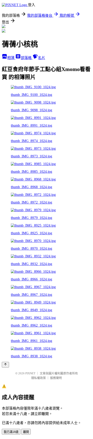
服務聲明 (56, 378)
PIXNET (30, 373)
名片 (41, 58)
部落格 (27, 58)
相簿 (11, 58)
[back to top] (5, 365)
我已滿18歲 (11, 432)
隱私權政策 (38, 378)
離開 (26, 432)
